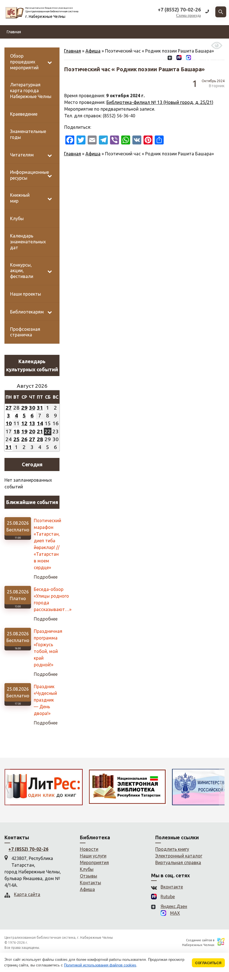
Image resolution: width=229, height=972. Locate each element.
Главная (14, 32)
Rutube (168, 896)
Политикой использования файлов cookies (100, 965)
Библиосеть (69, 45)
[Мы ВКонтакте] (161, 58)
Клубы (87, 869)
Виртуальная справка (178, 862)
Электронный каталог (178, 855)
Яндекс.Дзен (174, 906)
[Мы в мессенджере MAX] (188, 58)
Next (222, 787)
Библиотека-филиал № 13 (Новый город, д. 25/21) (159, 102)
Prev (7, 787)
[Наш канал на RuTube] (179, 58)
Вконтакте (172, 886)
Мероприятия (94, 862)
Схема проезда (188, 15)
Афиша (93, 153)
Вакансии (109, 45)
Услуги (91, 45)
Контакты (151, 45)
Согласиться (208, 963)
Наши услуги (93, 855)
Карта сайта (27, 894)
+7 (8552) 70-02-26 (28, 849)
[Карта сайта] (197, 58)
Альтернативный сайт (185, 45)
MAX (175, 913)
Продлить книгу (172, 849)
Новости (14, 45)
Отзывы (130, 45)
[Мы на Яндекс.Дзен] (169, 58)
